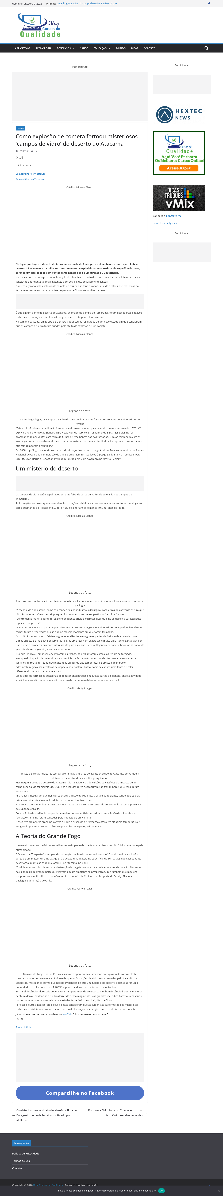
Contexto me (174, 216)
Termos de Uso (21, 1161)
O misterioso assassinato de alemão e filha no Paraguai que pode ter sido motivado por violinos (46, 1115)
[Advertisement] (80, 96)
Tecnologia (43, 48)
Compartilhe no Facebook (80, 1093)
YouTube (68, 1014)
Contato (149, 48)
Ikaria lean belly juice (165, 223)
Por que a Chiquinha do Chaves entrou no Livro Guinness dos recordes (115, 1112)
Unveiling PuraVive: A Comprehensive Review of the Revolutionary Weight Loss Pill (87, 5)
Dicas (134, 48)
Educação (100, 48)
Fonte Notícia (23, 1027)
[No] (218, 1191)
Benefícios (64, 48)
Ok (161, 1190)
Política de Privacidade (25, 1153)
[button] (73, 48)
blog (36, 151)
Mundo (121, 48)
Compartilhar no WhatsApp (30, 173)
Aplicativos (22, 48)
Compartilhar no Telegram (30, 179)
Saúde (84, 48)
